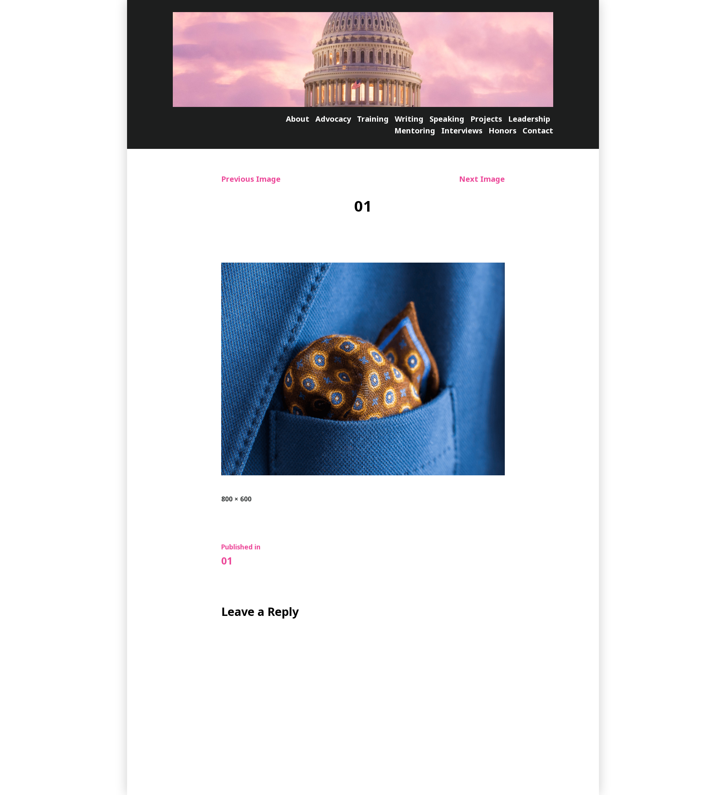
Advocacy (333, 119)
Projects (486, 119)
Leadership (529, 119)
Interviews (461, 130)
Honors (503, 130)
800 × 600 (236, 498)
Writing (409, 119)
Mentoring (414, 130)
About (297, 119)
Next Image (482, 179)
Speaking (447, 119)
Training (373, 119)
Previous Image (251, 179)
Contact (538, 130)
